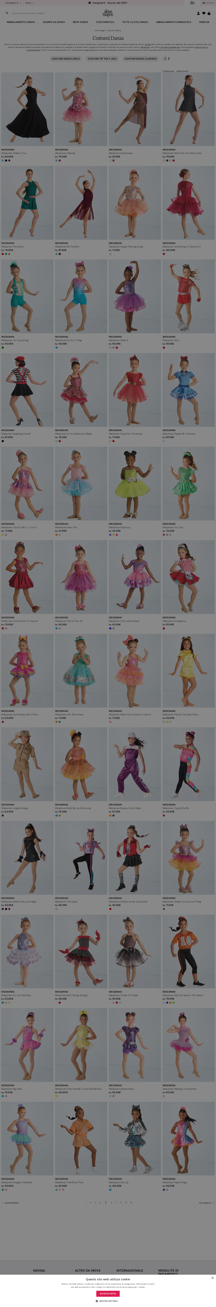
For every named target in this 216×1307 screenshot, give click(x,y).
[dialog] (108, 1291)
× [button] (212, 1278)
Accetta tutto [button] (108, 1293)
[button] (108, 1301)
